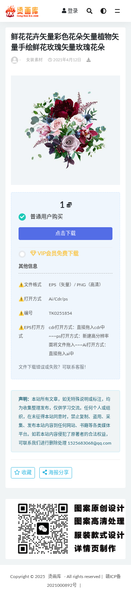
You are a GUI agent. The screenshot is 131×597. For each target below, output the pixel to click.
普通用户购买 (46, 217)
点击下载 (65, 233)
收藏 (26, 472)
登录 (73, 10)
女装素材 (34, 60)
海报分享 (58, 472)
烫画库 (54, 576)
